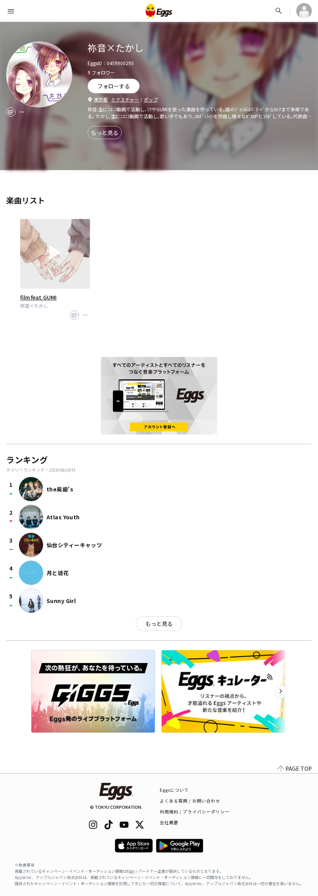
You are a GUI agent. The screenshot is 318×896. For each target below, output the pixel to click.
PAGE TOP (298, 768)
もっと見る (104, 132)
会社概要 (169, 822)
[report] (21, 112)
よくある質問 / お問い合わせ (190, 801)
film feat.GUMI (38, 297)
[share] (11, 112)
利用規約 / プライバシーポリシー (195, 811)
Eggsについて (174, 790)
